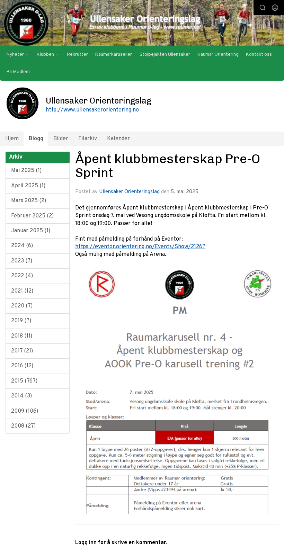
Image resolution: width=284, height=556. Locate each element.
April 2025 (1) (28, 185)
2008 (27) (23, 426)
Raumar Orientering (218, 54)
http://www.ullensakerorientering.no (92, 110)
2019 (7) (21, 320)
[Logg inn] (275, 7)
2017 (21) (22, 351)
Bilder (60, 138)
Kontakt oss (259, 54)
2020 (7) (22, 306)
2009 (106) (24, 411)
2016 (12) (22, 365)
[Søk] (262, 7)
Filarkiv (87, 138)
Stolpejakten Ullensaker (165, 54)
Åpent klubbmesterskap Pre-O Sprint (167, 165)
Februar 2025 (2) (32, 216)
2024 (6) (22, 245)
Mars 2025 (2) (28, 200)
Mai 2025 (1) (26, 170)
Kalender (118, 138)
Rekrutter (77, 54)
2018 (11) (21, 336)
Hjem (12, 138)
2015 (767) (24, 381)
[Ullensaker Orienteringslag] (142, 23)
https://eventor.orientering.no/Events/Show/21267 (140, 246)
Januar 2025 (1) (30, 230)
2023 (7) (21, 261)
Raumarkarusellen (114, 54)
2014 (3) (21, 396)
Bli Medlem (18, 72)
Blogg (36, 138)
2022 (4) (22, 275)
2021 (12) (22, 291)
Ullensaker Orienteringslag (129, 192)
